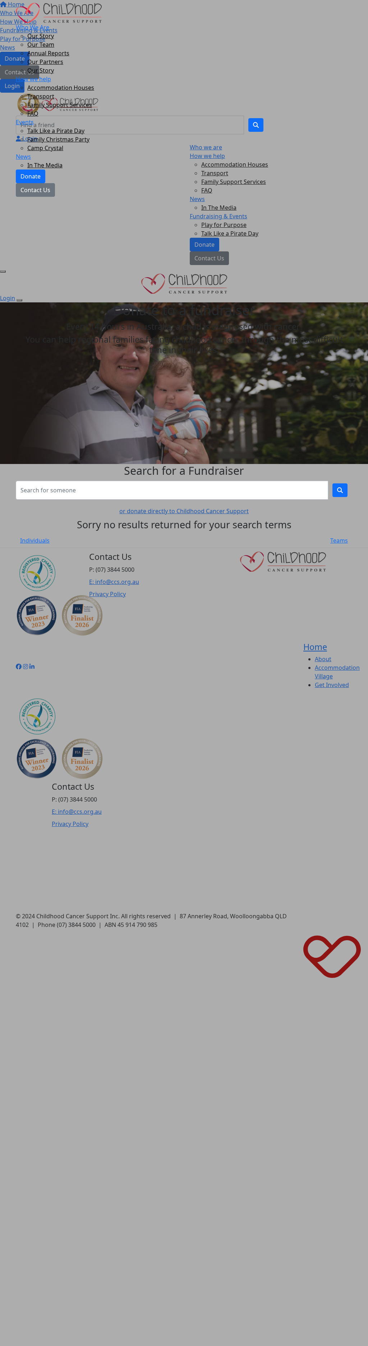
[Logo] (59, 12)
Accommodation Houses (60, 88)
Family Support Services (59, 105)
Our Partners (45, 62)
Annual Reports (48, 53)
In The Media (45, 165)
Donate (30, 176)
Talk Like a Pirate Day (55, 131)
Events (25, 122)
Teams (339, 540)
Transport (40, 96)
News (23, 157)
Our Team (40, 44)
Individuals (35, 540)
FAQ (32, 113)
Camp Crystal (45, 148)
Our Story (40, 36)
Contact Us (35, 190)
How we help (33, 79)
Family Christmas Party (58, 139)
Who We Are (32, 27)
